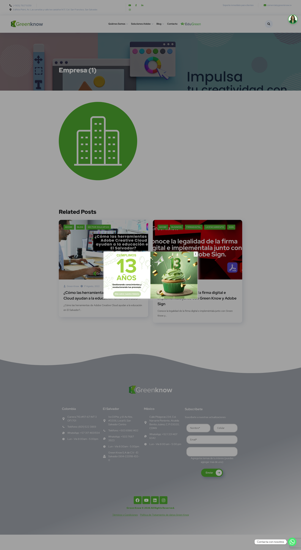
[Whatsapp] (292, 542)
